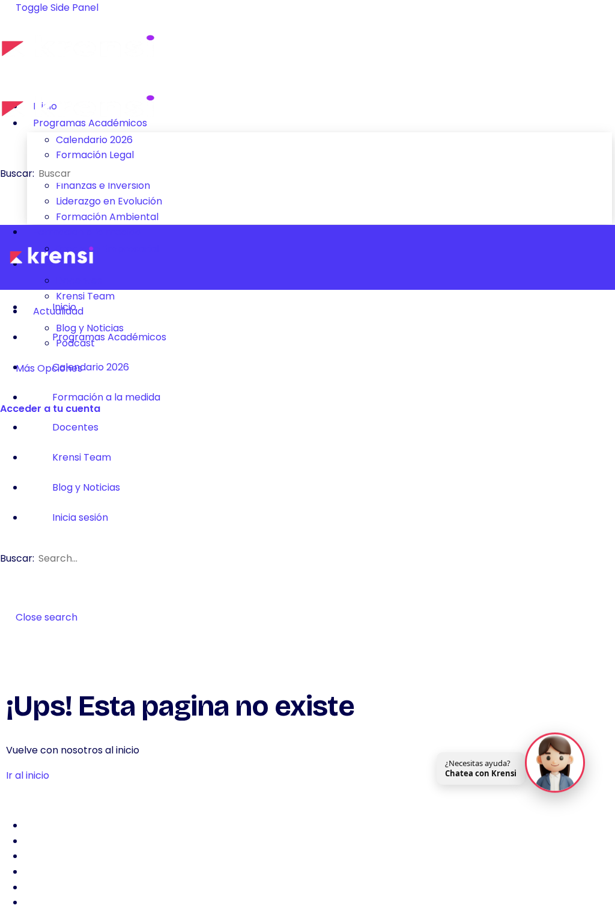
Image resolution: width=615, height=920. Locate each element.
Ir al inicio (27, 775)
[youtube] (30, 902)
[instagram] (30, 841)
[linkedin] (30, 856)
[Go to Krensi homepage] (78, 66)
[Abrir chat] (555, 762)
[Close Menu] (599, 257)
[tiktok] (30, 872)
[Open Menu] (6, 68)
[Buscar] (6, 393)
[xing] (30, 887)
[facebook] (30, 825)
